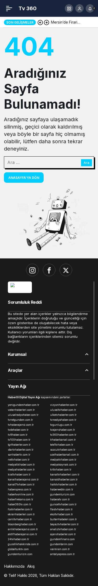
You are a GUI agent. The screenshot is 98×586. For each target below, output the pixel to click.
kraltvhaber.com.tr (19, 474)
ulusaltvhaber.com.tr (63, 409)
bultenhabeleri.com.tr (63, 519)
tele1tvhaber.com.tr (61, 444)
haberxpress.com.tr (19, 489)
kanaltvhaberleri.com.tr (64, 474)
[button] (69, 8)
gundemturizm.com (62, 494)
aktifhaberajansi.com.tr (22, 534)
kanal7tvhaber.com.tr (21, 484)
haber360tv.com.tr (19, 504)
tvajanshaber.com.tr (62, 429)
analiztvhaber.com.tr (63, 529)
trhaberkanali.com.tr (63, 439)
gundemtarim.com (61, 544)
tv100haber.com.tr (19, 439)
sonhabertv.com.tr (19, 454)
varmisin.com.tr (60, 549)
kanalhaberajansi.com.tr (23, 479)
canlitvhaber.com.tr (20, 519)
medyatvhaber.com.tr (63, 459)
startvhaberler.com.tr (20, 449)
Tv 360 (28, 8)
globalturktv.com (18, 549)
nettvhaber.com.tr (19, 459)
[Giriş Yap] (79, 8)
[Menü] (9, 8)
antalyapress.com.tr (62, 554)
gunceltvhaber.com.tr (63, 504)
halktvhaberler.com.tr (63, 484)
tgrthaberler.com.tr (19, 444)
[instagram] (32, 270)
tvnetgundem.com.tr (20, 419)
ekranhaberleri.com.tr (21, 514)
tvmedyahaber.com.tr (63, 419)
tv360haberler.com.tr (63, 434)
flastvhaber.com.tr (61, 509)
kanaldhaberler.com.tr (64, 479)
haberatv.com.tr (60, 499)
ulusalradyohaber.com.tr (23, 414)
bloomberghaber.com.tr (22, 524)
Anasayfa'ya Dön (23, 178)
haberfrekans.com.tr (20, 499)
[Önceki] (40, 22)
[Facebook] (49, 270)
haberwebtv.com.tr (61, 489)
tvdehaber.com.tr (18, 429)
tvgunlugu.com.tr (61, 424)
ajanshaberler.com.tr (63, 534)
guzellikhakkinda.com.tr (23, 544)
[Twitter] (66, 270)
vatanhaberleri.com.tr (21, 409)
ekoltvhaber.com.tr (61, 514)
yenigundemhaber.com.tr (23, 404)
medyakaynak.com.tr (63, 464)
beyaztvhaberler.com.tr (64, 524)
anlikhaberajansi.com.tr (23, 529)
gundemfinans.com (62, 539)
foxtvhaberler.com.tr (20, 509)
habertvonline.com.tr (21, 494)
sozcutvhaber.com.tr (62, 449)
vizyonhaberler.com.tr (63, 404)
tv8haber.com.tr (17, 434)
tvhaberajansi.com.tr (21, 424)
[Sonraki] (46, 22)
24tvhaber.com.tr (18, 539)
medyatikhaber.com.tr (21, 464)
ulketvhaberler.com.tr (63, 414)
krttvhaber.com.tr (60, 469)
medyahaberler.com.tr (21, 469)
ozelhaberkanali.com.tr (64, 454)
